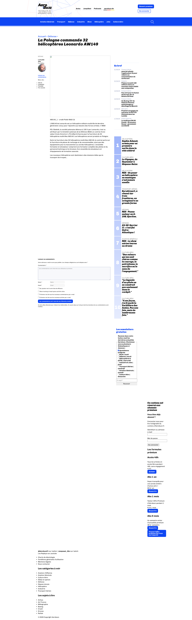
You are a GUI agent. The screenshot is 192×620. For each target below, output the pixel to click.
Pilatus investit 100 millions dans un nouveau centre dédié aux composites (129, 85)
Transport (61, 22)
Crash (40, 609)
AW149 (40, 83)
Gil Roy (42, 63)
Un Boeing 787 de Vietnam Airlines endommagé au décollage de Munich (129, 103)
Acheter (152, 472)
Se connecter (144, 11)
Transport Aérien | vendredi (126, 367)
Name (40, 282)
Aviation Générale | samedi (126, 371)
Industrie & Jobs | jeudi (125, 363)
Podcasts (97, 9)
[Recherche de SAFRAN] (152, 22)
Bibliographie (43, 604)
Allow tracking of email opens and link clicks (52, 291)
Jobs (108, 22)
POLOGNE (40, 86)
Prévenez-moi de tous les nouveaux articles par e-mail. (55, 297)
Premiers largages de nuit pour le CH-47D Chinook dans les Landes (129, 113)
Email (40, 285)
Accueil (42, 36)
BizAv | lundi (124, 354)
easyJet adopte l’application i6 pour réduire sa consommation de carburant (129, 74)
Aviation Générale (47, 22)
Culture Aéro (118, 22)
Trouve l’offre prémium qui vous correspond (156, 533)
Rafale (40, 613)
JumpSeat (87, 9)
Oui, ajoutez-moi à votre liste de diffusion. (51, 288)
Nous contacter (44, 564)
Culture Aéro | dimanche (124, 375)
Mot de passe (152, 438)
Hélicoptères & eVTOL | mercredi (124, 359)
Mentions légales (44, 562)
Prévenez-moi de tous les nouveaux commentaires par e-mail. (57, 294)
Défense (71, 22)
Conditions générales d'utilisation (51, 559)
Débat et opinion (44, 580)
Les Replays (42, 553)
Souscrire (153, 491)
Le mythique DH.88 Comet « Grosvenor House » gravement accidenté (128, 123)
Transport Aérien (126, 69)
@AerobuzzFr (43, 551)
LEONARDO (41, 84)
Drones (41, 611)
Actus (78, 9)
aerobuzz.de (109, 9)
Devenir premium (146, 6)
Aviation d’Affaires (45, 573)
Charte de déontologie (46, 557)
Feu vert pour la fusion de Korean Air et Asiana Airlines (130, 94)
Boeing (40, 607)
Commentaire (42, 265)
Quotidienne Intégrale (123, 351)
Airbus (40, 600)
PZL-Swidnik (41, 88)
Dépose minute (43, 584)
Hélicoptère (99, 22)
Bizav (90, 22)
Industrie (81, 22)
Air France (42, 602)
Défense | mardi (125, 356)
